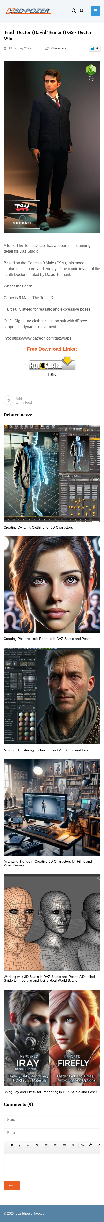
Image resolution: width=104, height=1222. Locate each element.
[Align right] (64, 1145)
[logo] (34, 11)
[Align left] (46, 1145)
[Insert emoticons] (73, 1145)
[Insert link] (82, 1145)
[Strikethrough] (37, 1145)
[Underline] (28, 1145)
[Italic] (19, 1145)
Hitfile (52, 374)
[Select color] (99, 1145)
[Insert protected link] (90, 1145)
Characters (58, 48)
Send (11, 1185)
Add (24, 400)
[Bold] (11, 1145)
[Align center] (55, 1145)
